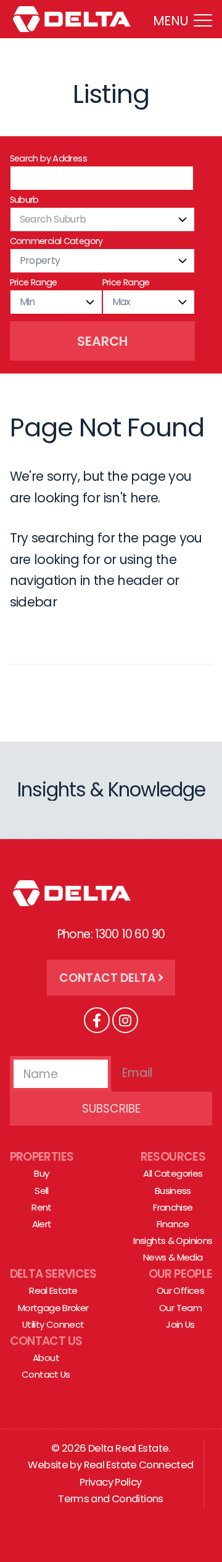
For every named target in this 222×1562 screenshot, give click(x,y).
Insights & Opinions (172, 1240)
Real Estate (53, 1290)
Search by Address (48, 158)
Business (173, 1190)
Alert (42, 1223)
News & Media (173, 1257)
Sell (42, 1190)
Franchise (172, 1207)
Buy (41, 1173)
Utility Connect (53, 1324)
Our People (181, 1274)
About (46, 1357)
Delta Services (53, 1274)
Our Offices (180, 1290)
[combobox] (102, 219)
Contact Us (46, 1341)
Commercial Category (56, 241)
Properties (42, 1156)
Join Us (180, 1324)
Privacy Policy (110, 1482)
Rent (41, 1207)
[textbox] (102, 219)
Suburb (24, 200)
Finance (173, 1223)
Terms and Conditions (110, 1499)
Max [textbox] (121, 302)
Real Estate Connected (139, 1465)
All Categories (172, 1173)
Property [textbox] (40, 260)
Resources (173, 1156)
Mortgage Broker (53, 1307)
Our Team (180, 1307)
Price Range (33, 282)
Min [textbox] (27, 302)
